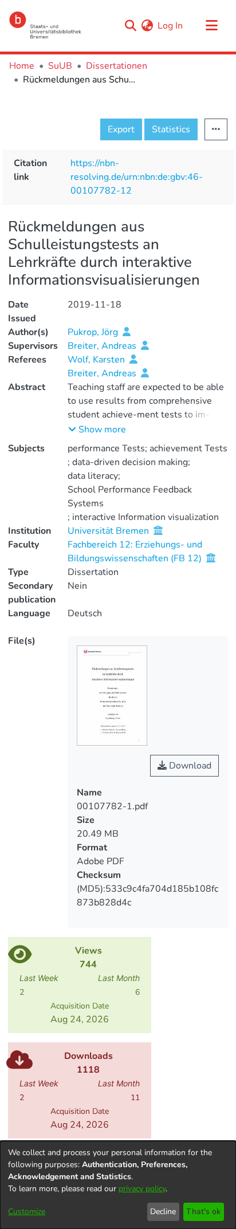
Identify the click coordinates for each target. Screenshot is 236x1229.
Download (189, 765)
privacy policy (142, 1188)
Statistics (171, 129)
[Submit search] (130, 26)
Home (21, 66)
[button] (97, 429)
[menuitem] (147, 26)
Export (121, 129)
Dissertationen (116, 66)
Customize (26, 1211)
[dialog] (118, 1185)
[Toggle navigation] (211, 26)
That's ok (203, 1211)
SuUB (60, 66)
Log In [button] (171, 25)
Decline (163, 1211)
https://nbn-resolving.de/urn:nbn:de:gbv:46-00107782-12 (136, 177)
